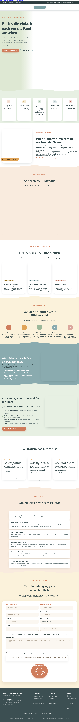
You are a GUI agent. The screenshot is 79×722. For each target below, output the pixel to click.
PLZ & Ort (8, 618)
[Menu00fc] (74, 7)
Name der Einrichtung (11, 604)
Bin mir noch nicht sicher (60, 634)
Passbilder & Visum (38, 696)
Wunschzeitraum (44, 625)
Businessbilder (37, 701)
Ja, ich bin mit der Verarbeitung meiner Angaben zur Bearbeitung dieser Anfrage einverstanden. (34, 653)
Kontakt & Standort (71, 698)
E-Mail (7, 611)
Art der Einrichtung (45, 618)
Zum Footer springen (18, 0)
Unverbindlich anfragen (10, 50)
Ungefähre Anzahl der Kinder (13, 625)
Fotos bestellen (53, 703)
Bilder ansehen (26, 50)
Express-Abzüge (53, 696)
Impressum (70, 703)
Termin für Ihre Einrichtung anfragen (14, 428)
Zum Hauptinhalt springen (6, 0)
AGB (68, 708)
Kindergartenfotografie (38, 703)
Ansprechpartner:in (45, 604)
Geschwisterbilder (33, 634)
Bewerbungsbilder (37, 698)
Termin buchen (40, 7)
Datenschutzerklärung (13, 659)
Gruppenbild (21, 634)
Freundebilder (46, 634)
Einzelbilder (11, 634)
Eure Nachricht (10, 637)
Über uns (69, 696)
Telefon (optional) (45, 611)
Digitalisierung (52, 698)
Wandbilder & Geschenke (55, 701)
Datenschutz (70, 706)
